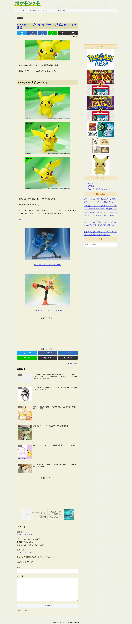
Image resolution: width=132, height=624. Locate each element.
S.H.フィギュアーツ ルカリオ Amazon (47, 265)
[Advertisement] (47, 332)
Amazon (90, 183)
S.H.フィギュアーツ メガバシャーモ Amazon (47, 310)
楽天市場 (91, 186)
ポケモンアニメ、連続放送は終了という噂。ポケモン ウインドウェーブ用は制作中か (100, 200)
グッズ (20, 17)
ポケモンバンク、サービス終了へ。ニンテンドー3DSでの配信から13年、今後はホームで (100, 207)
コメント (20, 576)
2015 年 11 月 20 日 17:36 (24, 534)
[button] (115, 244)
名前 (18, 567)
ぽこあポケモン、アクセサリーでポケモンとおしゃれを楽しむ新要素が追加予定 (100, 233)
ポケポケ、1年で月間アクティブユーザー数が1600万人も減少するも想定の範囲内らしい (100, 225)
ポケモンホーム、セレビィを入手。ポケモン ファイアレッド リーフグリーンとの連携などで (100, 215)
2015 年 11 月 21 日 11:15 (24, 552)
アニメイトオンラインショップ (99, 189)
